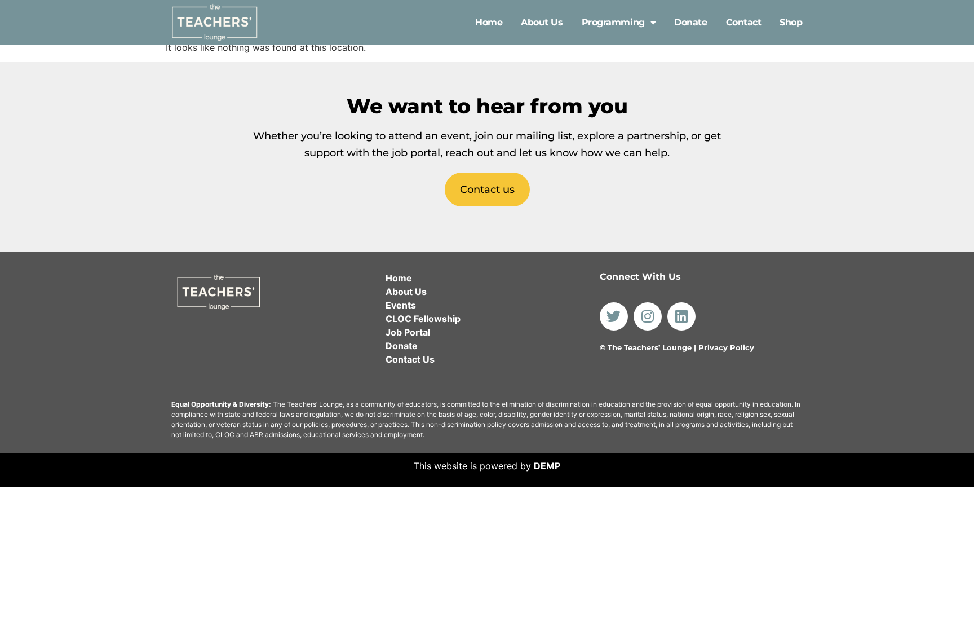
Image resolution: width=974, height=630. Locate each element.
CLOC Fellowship (423, 318)
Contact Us (410, 359)
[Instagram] (648, 316)
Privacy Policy (726, 347)
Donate (690, 22)
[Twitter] (614, 316)
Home (488, 22)
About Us (542, 22)
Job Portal (408, 332)
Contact (744, 22)
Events (401, 305)
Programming (613, 22)
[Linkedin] (681, 316)
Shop (791, 22)
